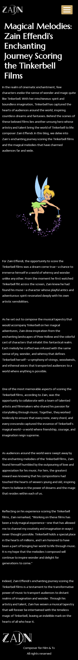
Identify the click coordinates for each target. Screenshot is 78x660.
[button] (67, 9)
